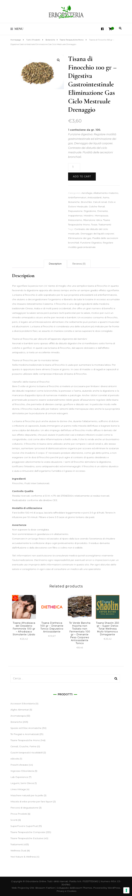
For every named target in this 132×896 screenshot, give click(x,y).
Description (55, 263)
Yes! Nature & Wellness (23, 856)
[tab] (55, 264)
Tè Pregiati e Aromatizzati (24, 734)
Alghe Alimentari (19, 709)
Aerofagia (86, 193)
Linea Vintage (18, 789)
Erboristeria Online (35, 881)
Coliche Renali (97, 206)
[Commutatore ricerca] (120, 28)
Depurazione (75, 211)
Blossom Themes (82, 887)
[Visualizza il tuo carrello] (110, 28)
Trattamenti (105, 224)
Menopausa (101, 215)
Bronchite (86, 202)
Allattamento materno (105, 193)
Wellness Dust (18, 850)
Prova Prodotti (18, 813)
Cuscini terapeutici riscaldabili (26, 752)
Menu (18, 29)
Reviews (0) (78, 263)
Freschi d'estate (19, 764)
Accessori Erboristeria (22, 703)
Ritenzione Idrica (92, 220)
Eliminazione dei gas (79, 238)
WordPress (114, 887)
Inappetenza (75, 215)
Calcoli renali (100, 202)
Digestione (90, 211)
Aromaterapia (18, 715)
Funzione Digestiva (91, 242)
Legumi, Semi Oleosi (22, 783)
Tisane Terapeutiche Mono (25, 740)
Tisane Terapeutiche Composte (27, 832)
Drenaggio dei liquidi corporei (97, 233)
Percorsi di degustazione (24, 807)
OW (32, 887)
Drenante (102, 211)
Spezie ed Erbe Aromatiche (26, 728)
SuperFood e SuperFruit (24, 826)
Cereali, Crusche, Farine (23, 746)
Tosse (94, 224)
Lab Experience (19, 777)
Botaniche (74, 202)
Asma (106, 197)
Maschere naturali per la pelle (26, 795)
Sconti (14, 819)
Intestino (89, 215)
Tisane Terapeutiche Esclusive (26, 838)
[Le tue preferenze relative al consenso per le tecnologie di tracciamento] (126, 890)
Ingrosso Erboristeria (22, 770)
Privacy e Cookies (66, 891)
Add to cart (82, 176)
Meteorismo (75, 220)
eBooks (14, 758)
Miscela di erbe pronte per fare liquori (31, 801)
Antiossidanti (94, 197)
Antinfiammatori (77, 197)
